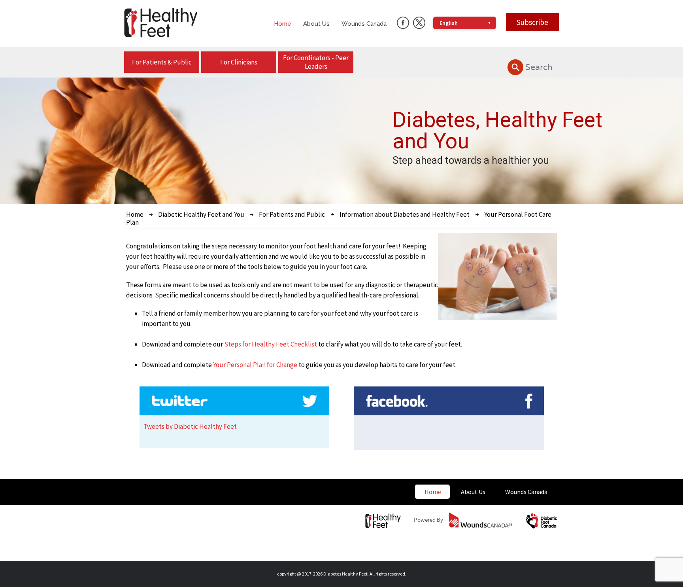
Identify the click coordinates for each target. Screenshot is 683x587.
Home (134, 214)
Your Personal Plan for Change (255, 364)
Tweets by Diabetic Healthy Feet (190, 426)
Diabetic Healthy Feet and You (201, 214)
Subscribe (532, 22)
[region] (341, 141)
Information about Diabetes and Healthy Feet (405, 214)
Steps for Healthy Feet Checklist (270, 344)
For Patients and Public (292, 214)
